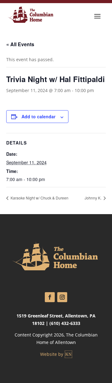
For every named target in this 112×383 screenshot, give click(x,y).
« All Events (20, 44)
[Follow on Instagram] (62, 297)
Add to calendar (38, 116)
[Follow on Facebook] (50, 297)
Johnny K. (93, 197)
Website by (51, 354)
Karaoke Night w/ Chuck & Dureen (39, 197)
